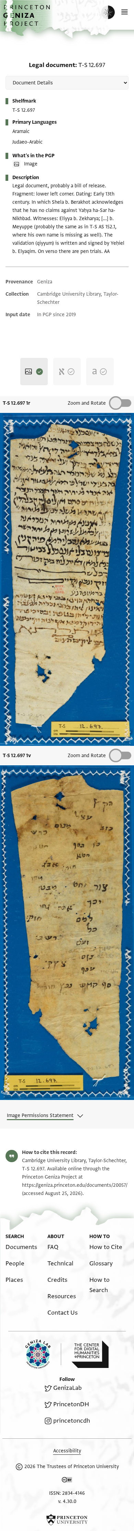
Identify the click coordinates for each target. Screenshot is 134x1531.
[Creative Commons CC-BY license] (67, 1481)
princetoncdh (71, 1421)
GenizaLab (67, 1388)
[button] (27, 19)
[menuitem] (21, 1247)
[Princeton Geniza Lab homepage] (43, 1354)
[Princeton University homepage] (67, 1520)
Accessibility (67, 1451)
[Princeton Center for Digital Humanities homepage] (90, 1354)
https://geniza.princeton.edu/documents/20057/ (74, 1185)
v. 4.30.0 (67, 1501)
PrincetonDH (71, 1404)
